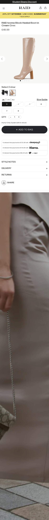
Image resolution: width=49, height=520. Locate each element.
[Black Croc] (5, 93)
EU (13, 100)
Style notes (9, 162)
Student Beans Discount (24, 2)
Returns (7, 175)
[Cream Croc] (13, 93)
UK (3, 100)
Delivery (6, 168)
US (8, 100)
